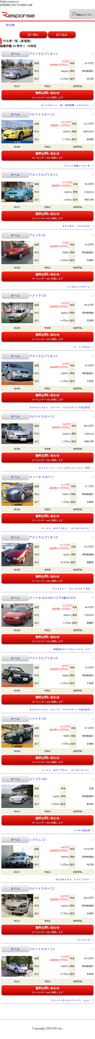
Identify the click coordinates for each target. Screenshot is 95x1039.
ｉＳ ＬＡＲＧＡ (81, 347)
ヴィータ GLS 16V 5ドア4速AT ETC (52, 598)
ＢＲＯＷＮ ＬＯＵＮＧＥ (76, 226)
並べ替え (33, 34)
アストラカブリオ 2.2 (43, 54)
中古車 (10, 25)
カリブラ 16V (38, 779)
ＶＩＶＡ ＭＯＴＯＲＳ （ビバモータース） (66, 528)
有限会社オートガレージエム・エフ (71, 649)
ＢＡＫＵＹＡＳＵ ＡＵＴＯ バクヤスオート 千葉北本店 (60, 407)
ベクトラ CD (37, 295)
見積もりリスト (84, 15)
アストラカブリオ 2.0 (43, 537)
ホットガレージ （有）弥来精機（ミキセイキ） (65, 105)
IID (55, 1028)
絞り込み (61, 34)
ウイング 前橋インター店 (77, 165)
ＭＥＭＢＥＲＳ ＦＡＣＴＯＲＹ (73, 879)
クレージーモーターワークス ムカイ (70, 1000)
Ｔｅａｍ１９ (83, 940)
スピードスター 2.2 (42, 114)
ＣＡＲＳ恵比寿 (82, 830)
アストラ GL (37, 235)
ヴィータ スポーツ (41, 477)
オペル (15, 54)
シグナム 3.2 (37, 839)
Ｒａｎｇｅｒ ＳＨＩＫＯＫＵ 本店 (71, 588)
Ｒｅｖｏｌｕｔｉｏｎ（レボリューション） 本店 (64, 468)
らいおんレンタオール (78, 286)
